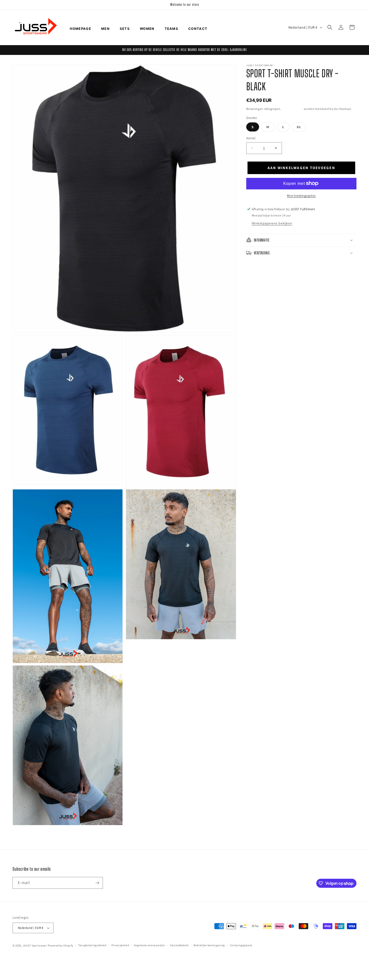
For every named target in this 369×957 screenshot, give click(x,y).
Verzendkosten (292, 109)
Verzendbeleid (179, 945)
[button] (329, 27)
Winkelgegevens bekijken (272, 223)
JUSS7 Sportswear (35, 945)
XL (301, 127)
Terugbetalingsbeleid (92, 945)
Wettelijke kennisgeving (209, 945)
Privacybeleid (120, 945)
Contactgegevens (241, 945)
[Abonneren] (97, 883)
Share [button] (256, 268)
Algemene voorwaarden (149, 945)
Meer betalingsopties (301, 195)
